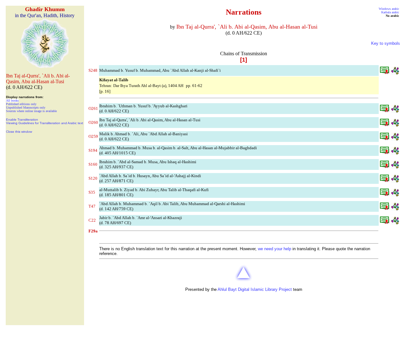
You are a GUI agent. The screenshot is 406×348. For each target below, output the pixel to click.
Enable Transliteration (22, 119)
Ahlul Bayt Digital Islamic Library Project (255, 289)
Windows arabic (389, 8)
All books (12, 100)
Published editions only (21, 104)
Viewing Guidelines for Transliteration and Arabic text (44, 123)
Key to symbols (385, 43)
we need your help (274, 248)
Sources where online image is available (31, 111)
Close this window (19, 131)
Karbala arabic (390, 12)
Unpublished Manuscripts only (25, 107)
